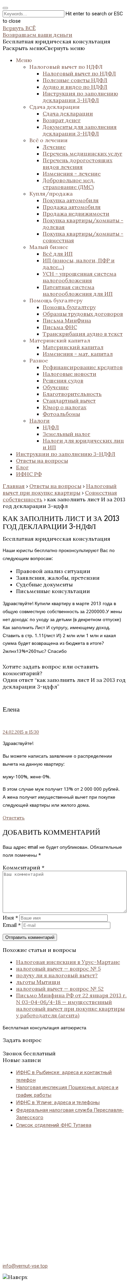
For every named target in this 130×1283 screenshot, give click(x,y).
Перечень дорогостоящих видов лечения (77, 163)
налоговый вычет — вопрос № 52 (60, 988)
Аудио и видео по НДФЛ (75, 86)
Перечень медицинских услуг (82, 153)
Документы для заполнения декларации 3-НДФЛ (80, 130)
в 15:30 (21, 732)
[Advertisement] (65, 1186)
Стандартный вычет (69, 400)
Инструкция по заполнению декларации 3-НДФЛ (80, 96)
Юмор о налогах (64, 407)
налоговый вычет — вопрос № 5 (58, 968)
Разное (38, 360)
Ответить (14, 818)
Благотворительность (72, 394)
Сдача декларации (54, 106)
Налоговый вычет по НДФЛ (66, 66)
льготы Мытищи (38, 982)
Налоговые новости (69, 373)
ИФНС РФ (29, 474)
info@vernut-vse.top (25, 1266)
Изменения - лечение (72, 173)
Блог (22, 467)
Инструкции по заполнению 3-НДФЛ (65, 454)
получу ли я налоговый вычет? (57, 975)
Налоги (39, 420)
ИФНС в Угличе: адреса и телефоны (58, 1102)
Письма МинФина (67, 320)
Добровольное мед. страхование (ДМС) (69, 183)
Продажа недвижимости (76, 213)
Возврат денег (62, 120)
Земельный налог (66, 434)
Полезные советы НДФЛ (75, 80)
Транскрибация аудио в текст (83, 333)
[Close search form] (5, 8)
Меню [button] (24, 60)
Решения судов (63, 380)
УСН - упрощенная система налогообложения (79, 277)
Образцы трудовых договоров (83, 313)
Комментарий (23, 867)
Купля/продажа (51, 193)
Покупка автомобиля (71, 200)
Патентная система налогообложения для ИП (78, 290)
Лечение (54, 147)
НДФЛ (51, 427)
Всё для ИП (58, 253)
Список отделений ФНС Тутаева (53, 1125)
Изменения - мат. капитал (78, 353)
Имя (10, 917)
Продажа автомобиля (72, 207)
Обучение (56, 387)
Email (12, 925)
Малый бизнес (48, 247)
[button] (44, 48)
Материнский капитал (59, 340)
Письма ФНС (60, 327)
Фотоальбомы (61, 414)
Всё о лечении (48, 140)
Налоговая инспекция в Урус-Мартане (68, 962)
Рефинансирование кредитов (83, 367)
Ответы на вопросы (42, 460)
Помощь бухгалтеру (55, 300)
